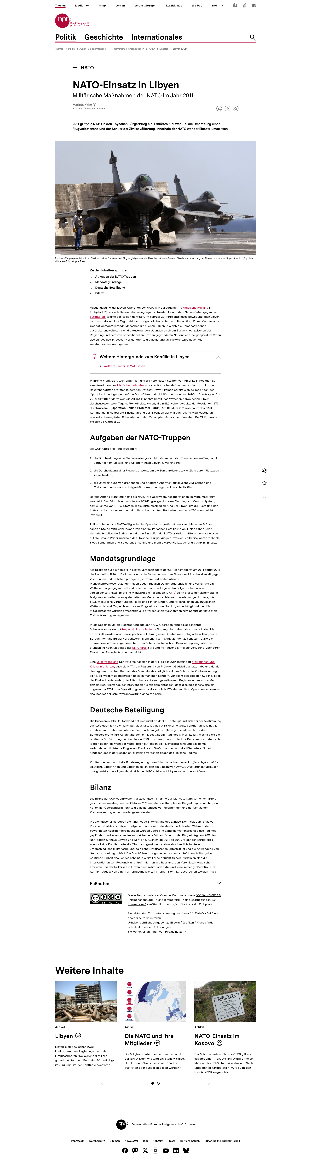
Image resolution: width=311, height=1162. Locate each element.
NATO (152, 49)
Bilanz (99, 293)
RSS (145, 1141)
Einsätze (163, 49)
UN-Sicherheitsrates (130, 385)
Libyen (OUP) (180, 49)
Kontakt (157, 1141)
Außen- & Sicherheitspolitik (93, 49)
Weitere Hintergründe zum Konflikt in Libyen (145, 356)
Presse (171, 1141)
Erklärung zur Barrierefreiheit (222, 1141)
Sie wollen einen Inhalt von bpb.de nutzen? (157, 931)
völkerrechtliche (107, 662)
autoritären (98, 316)
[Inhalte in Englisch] (254, 6)
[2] (174, 592)
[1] (118, 574)
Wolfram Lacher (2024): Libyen (124, 366)
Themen (59, 49)
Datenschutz (97, 1141)
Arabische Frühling (195, 307)
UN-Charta (139, 647)
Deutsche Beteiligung (110, 287)
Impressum (77, 1141)
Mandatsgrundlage (108, 282)
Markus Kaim (84, 105)
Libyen (64, 1036)
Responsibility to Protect (138, 629)
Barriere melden (190, 1141)
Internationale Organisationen (128, 49)
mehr (217, 5)
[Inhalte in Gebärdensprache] (244, 6)
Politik (71, 49)
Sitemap (115, 1141)
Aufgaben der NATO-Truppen (115, 276)
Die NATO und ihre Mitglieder (149, 1040)
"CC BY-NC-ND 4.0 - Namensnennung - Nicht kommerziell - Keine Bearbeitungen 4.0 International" (174, 899)
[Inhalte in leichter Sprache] (235, 6)
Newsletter (131, 1141)
